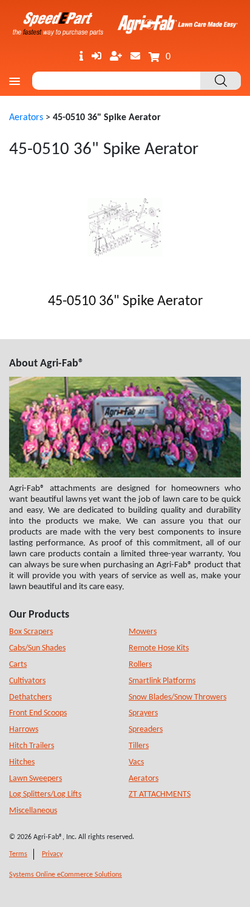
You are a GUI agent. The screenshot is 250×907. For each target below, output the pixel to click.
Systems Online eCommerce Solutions (65, 874)
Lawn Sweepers (35, 778)
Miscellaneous (33, 810)
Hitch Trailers (31, 745)
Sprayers (143, 713)
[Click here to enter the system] (96, 57)
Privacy (52, 854)
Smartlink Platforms (162, 681)
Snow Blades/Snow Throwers (177, 697)
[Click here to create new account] (116, 57)
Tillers (139, 745)
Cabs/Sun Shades (37, 648)
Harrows (23, 729)
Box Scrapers (31, 631)
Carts (18, 664)
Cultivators (27, 681)
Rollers (140, 664)
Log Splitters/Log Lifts (45, 794)
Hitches (22, 762)
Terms (18, 854)
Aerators (26, 118)
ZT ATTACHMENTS (160, 794)
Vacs (136, 762)
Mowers (143, 631)
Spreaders (146, 729)
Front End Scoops (38, 713)
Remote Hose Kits (159, 648)
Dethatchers (30, 697)
